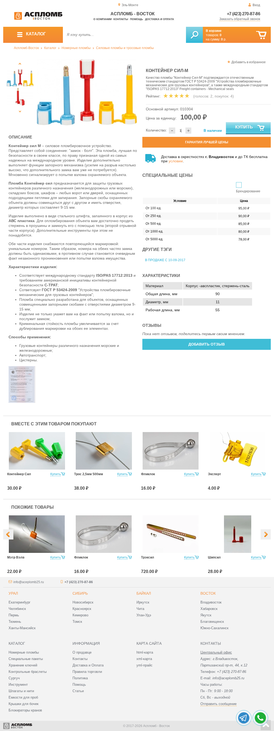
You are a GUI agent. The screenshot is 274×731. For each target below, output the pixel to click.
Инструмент (18, 685)
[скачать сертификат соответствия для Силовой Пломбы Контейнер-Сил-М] (22, 401)
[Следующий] (20, 111)
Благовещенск (212, 622)
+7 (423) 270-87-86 (243, 14)
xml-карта (144, 659)
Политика (80, 678)
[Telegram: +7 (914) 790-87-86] (244, 718)
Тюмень (15, 622)
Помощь (136, 19)
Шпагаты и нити (21, 691)
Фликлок (148, 474)
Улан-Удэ (143, 615)
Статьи (78, 691)
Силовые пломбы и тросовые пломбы (125, 48)
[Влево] (8, 534)
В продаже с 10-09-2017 (165, 260)
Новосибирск (83, 602)
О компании (102, 19)
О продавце (82, 652)
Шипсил (214, 557)
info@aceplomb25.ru (28, 582)
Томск (77, 622)
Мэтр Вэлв (15, 557)
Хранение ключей (23, 665)
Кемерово (80, 615)
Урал (13, 593)
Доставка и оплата (159, 19)
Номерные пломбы (76, 48)
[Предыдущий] (20, 63)
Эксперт (214, 474)
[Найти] (194, 35)
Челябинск (17, 609)
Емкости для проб (23, 697)
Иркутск (142, 602)
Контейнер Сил (19, 474)
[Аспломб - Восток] (38, 19)
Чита (140, 609)
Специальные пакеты (26, 659)
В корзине (214, 31)
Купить (244, 127)
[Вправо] (266, 534)
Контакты (120, 19)
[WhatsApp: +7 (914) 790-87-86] (260, 718)
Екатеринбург (20, 602)
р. (223, 39)
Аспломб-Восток (26, 48)
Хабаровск (209, 609)
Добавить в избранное (248, 62)
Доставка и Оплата (88, 665)
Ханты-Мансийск (22, 628)
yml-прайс (144, 665)
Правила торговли (87, 672)
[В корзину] (261, 35)
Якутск (205, 615)
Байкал (143, 593)
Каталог (50, 48)
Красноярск (82, 609)
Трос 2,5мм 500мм (88, 474)
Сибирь (80, 593)
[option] (87, 92)
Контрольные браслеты (28, 672)
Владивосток (211, 602)
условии (176, 161)
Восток (208, 593)
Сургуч (14, 678)
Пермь (14, 615)
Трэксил (147, 557)
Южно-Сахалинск (214, 628)
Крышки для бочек (24, 704)
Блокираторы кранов (25, 710)
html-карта (144, 652)
